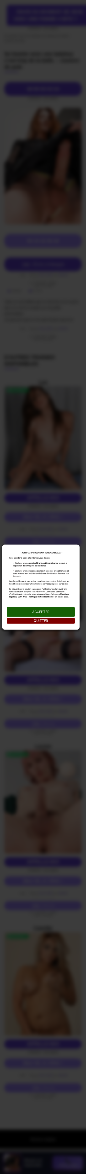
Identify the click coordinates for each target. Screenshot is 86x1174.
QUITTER (41, 621)
